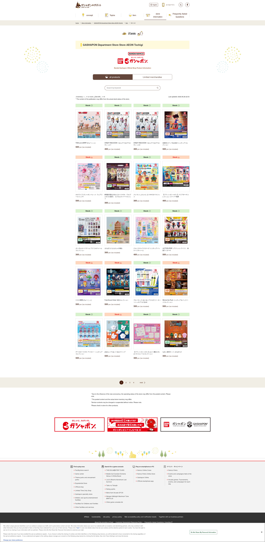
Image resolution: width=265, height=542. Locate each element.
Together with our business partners (171, 517)
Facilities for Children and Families (86, 503)
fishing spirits (110, 489)
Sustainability (96, 517)
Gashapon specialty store (83, 494)
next (141, 382)
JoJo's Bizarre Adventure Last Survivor (116, 481)
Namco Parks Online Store (146, 474)
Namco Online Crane (144, 470)
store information (157, 15)
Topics (112, 15)
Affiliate (86, 517)
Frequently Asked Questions (180, 15)
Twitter (181, 5)
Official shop (79, 487)
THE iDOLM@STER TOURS (115, 470)
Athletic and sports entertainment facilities (86, 499)
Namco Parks (172, 470)
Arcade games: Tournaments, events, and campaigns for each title (179, 482)
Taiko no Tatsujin (111, 485)
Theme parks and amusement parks (85, 478)
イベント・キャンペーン (175, 466)
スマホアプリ (170, 5)
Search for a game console (114, 466)
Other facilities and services (84, 507)
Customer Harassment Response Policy (129, 522)
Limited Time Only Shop (83, 490)
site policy (106, 517)
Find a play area (79, 466)
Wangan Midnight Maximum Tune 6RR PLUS (117, 497)
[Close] (261, 532)
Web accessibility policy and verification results (140, 517)
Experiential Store (81, 483)
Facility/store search (82, 470)
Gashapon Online (143, 477)
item (134, 15)
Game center (79, 474)
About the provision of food (104, 522)
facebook (187, 5)
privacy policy (117, 517)
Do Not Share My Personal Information (203, 532)
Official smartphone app (145, 481)
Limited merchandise (152, 76)
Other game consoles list (114, 502)
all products (114, 76)
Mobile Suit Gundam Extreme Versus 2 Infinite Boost (116, 475)
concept (89, 15)
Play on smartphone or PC (145, 466)
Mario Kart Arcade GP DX (114, 493)
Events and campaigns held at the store (179, 475)
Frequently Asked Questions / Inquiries (158, 522)
